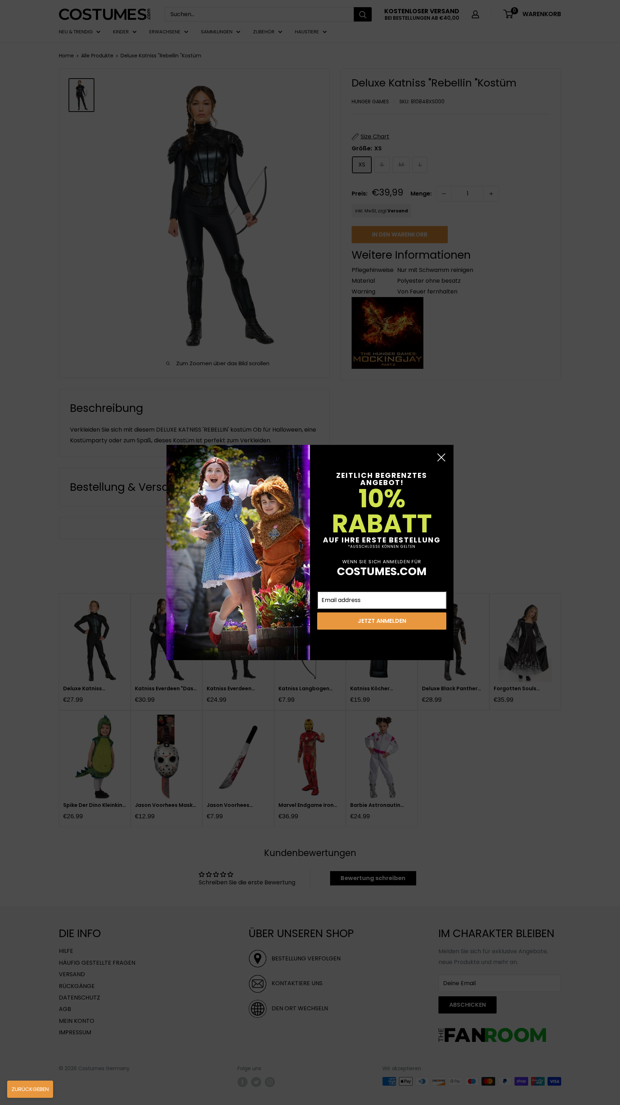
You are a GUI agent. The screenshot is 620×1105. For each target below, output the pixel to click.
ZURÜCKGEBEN (30, 1089)
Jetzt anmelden (382, 621)
